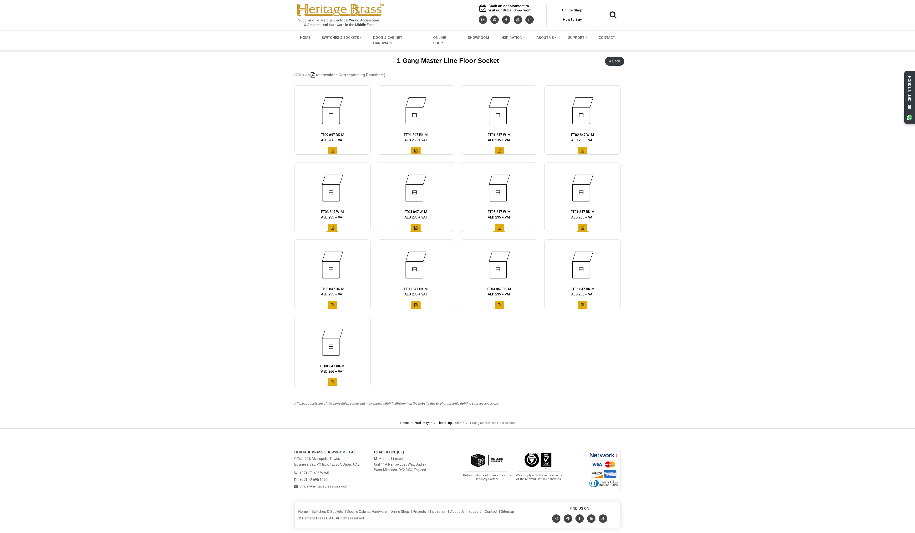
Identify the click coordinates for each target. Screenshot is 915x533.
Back (616, 61)
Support (576, 38)
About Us (545, 38)
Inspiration (511, 38)
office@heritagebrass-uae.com (324, 486)
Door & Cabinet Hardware (387, 40)
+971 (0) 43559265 (314, 473)
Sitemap (507, 511)
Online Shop (572, 10)
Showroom (478, 38)
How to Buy (572, 19)
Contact (607, 38)
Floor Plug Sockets (450, 423)
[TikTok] (529, 19)
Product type (423, 423)
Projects (419, 511)
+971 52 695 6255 (313, 479)
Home (305, 38)
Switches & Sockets (340, 38)
